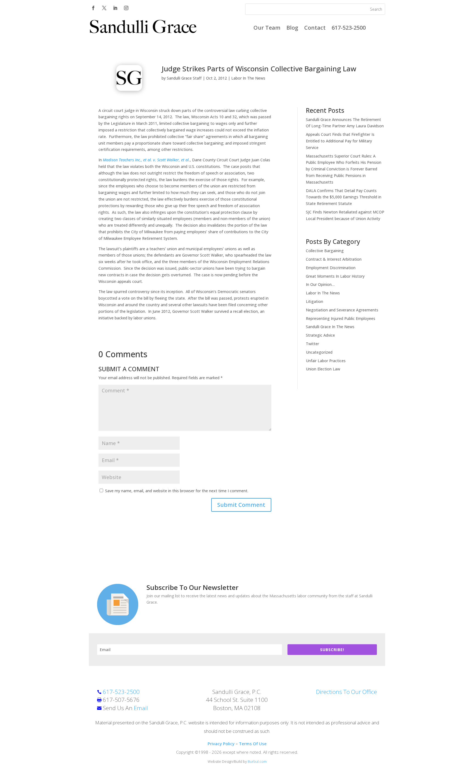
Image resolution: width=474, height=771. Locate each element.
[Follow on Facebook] (93, 8)
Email (141, 708)
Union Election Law (323, 369)
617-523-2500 (349, 28)
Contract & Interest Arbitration (334, 259)
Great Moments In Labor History (335, 276)
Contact (315, 28)
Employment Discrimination (331, 267)
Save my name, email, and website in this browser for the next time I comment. (176, 490)
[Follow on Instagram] (126, 8)
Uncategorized (319, 352)
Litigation (314, 301)
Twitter (312, 343)
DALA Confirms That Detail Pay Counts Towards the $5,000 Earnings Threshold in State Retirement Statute (343, 197)
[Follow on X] (104, 8)
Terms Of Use (253, 743)
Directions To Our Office (346, 692)
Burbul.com (257, 761)
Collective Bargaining (325, 250)
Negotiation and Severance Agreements (342, 310)
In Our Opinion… (320, 284)
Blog (292, 28)
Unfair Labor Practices (326, 360)
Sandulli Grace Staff (184, 78)
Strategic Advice (320, 335)
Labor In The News (248, 78)
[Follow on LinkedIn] (115, 8)
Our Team (266, 28)
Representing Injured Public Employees (340, 318)
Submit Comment (241, 504)
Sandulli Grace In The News (330, 326)
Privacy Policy (221, 743)
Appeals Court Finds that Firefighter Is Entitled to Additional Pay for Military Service (340, 141)
